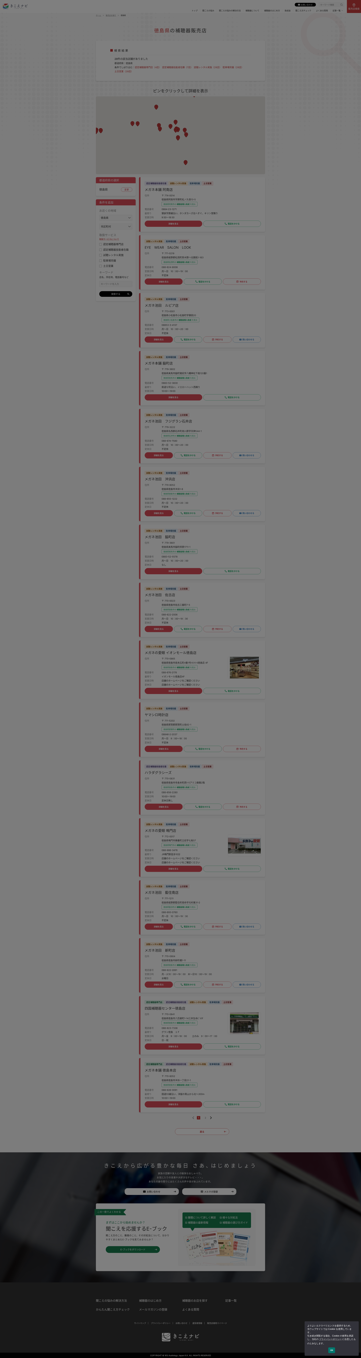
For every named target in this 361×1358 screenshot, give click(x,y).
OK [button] (331, 1350)
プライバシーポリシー (330, 1339)
